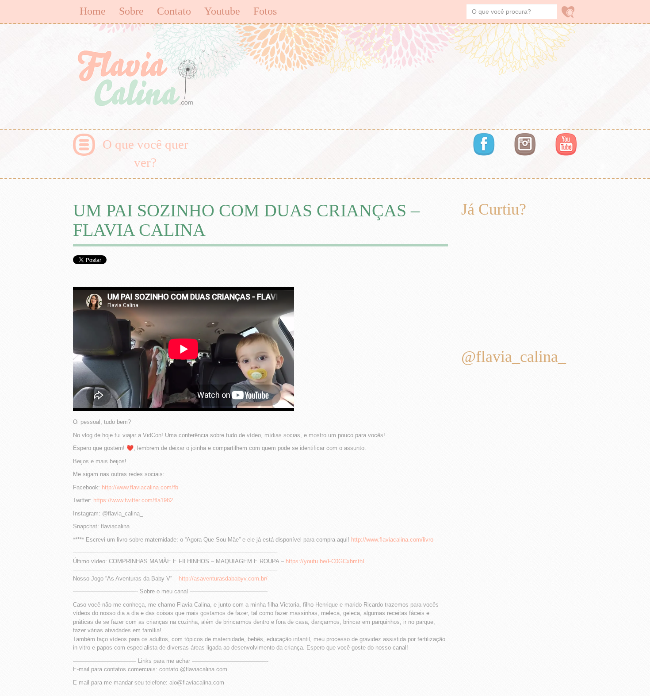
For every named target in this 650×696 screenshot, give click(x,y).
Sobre (131, 11)
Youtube (222, 11)
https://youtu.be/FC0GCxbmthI (325, 561)
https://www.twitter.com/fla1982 (133, 500)
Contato (174, 11)
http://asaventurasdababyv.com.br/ (223, 578)
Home (93, 11)
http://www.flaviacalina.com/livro (392, 539)
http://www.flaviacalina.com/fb (140, 487)
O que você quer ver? (145, 153)
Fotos (265, 11)
